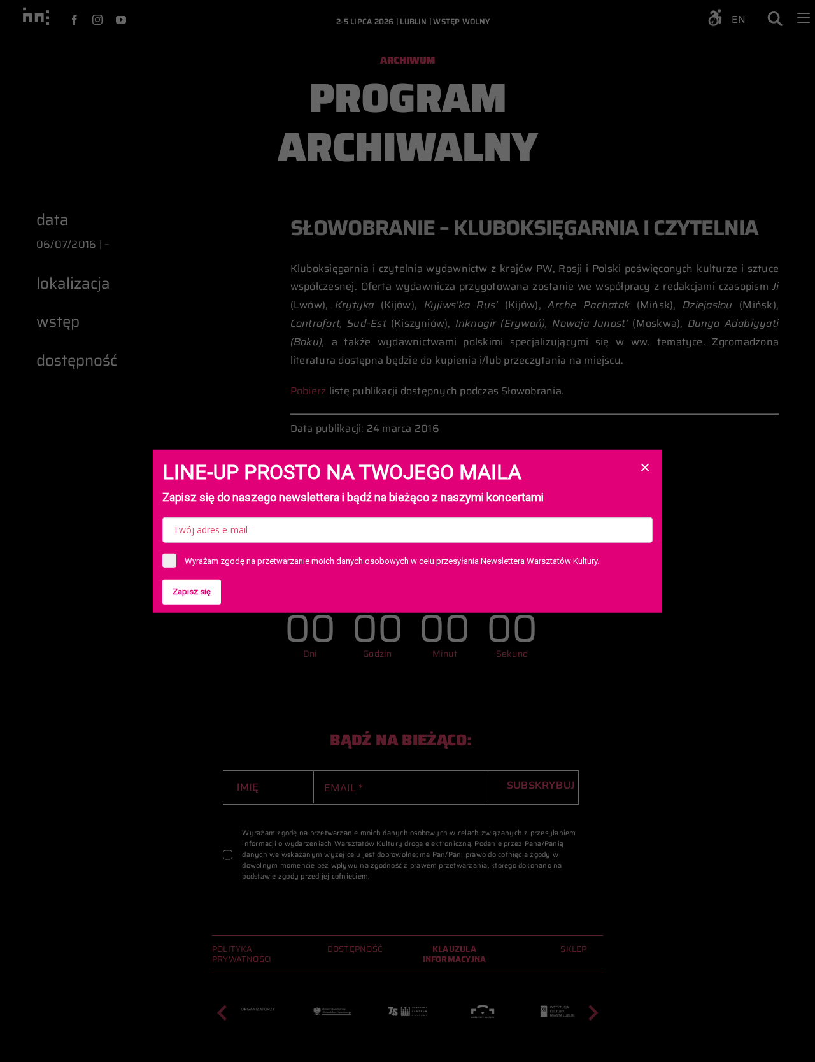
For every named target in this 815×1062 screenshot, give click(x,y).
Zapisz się (192, 591)
